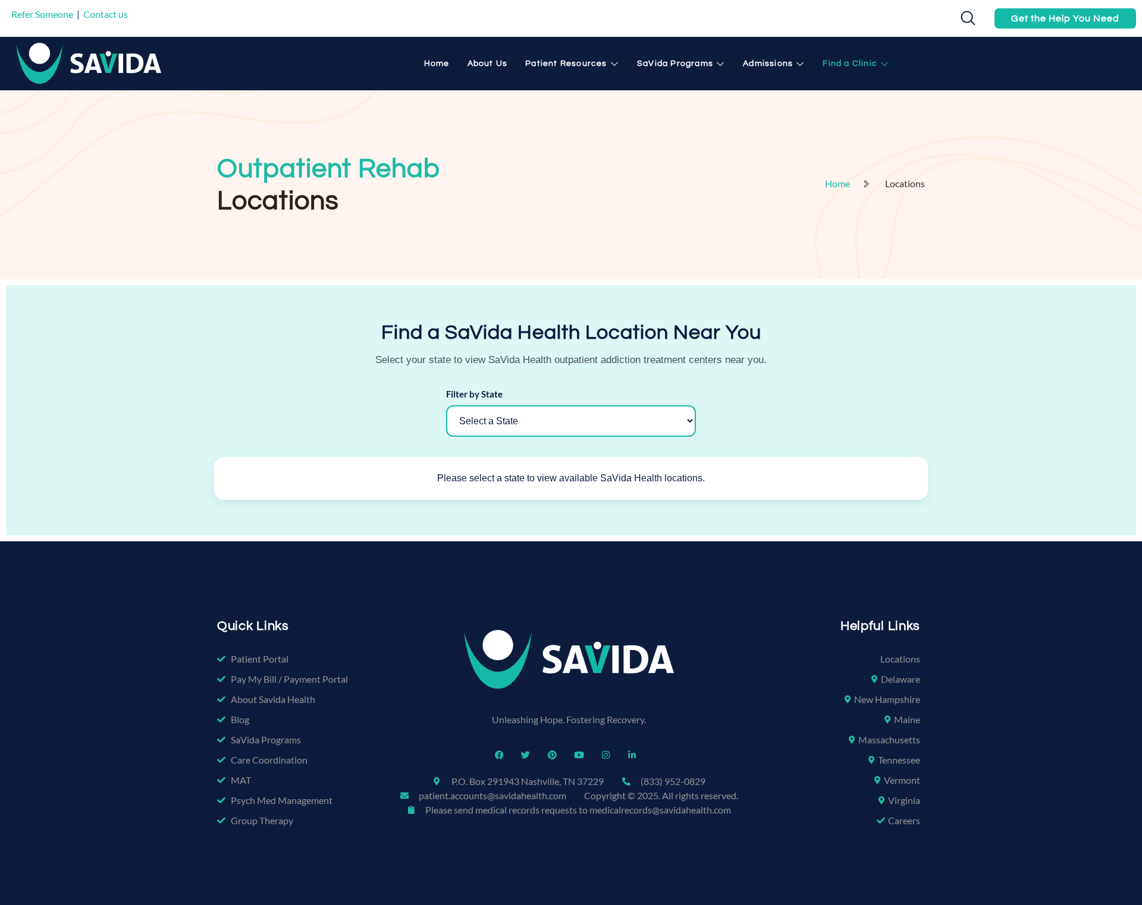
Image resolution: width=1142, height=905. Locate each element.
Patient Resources (566, 63)
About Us (488, 63)
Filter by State (474, 394)
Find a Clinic (850, 63)
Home (437, 63)
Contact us (105, 14)
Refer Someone (42, 14)
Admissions (768, 63)
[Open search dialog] (964, 21)
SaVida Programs (675, 63)
